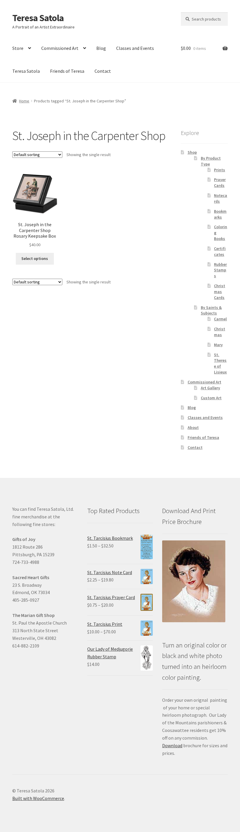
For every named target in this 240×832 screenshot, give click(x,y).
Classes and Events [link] (135, 48)
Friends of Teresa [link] (67, 71)
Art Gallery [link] (210, 387)
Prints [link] (219, 170)
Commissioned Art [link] (59, 48)
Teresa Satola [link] (38, 18)
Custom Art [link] (211, 397)
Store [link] (17, 48)
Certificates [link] (220, 251)
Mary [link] (218, 344)
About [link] (193, 427)
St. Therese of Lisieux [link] (220, 363)
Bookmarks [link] (220, 214)
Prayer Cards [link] (220, 182)
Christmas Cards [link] (219, 291)
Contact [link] (103, 71)
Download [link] (172, 745)
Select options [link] (34, 258)
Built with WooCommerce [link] (38, 798)
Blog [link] (101, 48)
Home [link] (24, 101)
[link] (34, 209)
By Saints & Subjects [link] (211, 310)
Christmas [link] (219, 331)
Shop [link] (192, 152)
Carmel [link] (220, 319)
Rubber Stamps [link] (220, 270)
